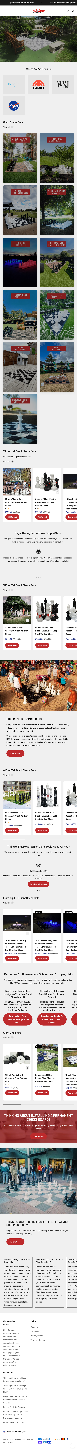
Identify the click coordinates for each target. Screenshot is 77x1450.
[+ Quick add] (27, 492)
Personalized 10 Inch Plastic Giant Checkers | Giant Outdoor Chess (45, 1078)
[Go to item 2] (38, 577)
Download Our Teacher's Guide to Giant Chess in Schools (52, 1019)
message (22, 542)
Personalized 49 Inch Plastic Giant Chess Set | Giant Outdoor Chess (46, 815)
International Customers (13, 1422)
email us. (61, 875)
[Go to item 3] (40, 577)
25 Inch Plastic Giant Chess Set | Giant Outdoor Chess (16, 502)
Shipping (34, 1327)
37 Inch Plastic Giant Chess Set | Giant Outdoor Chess (16, 630)
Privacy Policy (36, 1335)
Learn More (15, 753)
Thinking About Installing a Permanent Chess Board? (14, 1379)
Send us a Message (38, 884)
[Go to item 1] (36, 577)
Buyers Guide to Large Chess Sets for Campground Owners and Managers (15, 1414)
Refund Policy (36, 1331)
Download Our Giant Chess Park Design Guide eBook (18, 1019)
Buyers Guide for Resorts (14, 1407)
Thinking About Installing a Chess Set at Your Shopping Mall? (15, 1388)
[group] (38, 39)
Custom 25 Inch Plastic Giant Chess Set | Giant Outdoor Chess (45, 502)
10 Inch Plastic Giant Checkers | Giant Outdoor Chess (16, 1078)
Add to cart (12, 517)
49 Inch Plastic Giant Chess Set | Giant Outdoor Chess (16, 815)
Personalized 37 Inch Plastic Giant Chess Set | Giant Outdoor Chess (46, 630)
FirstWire (9, 1442)
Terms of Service (37, 1340)
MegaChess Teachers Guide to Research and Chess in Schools (15, 1399)
